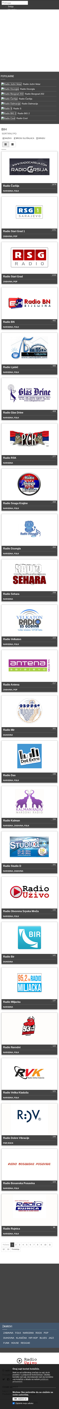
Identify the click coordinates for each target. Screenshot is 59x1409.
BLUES (43, 1338)
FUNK (6, 1343)
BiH (4, 129)
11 (50, 1245)
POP (46, 1333)
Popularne (8, 76)
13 (8, 1249)
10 (45, 1245)
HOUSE (15, 1343)
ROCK (39, 1333)
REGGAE (25, 1343)
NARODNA (28, 1333)
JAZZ (51, 1338)
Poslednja (15, 1249)
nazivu (8, 138)
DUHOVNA (8, 1338)
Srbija (11, 6)
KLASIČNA (21, 1338)
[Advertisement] (29, 40)
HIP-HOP (33, 1338)
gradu (41, 138)
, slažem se (20, 1399)
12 (4, 1249)
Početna (6, 1245)
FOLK (18, 1333)
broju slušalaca (24, 138)
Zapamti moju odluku (24, 1403)
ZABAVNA (8, 1333)
